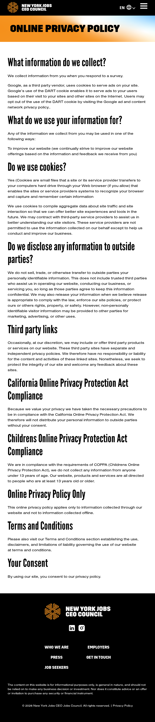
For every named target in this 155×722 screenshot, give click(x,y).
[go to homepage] (30, 8)
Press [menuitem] (57, 657)
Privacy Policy (123, 705)
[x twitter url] (82, 628)
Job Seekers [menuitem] (56, 667)
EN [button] (122, 7)
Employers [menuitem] (98, 647)
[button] (129, 8)
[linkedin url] (71, 628)
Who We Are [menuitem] (57, 647)
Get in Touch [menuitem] (98, 657)
